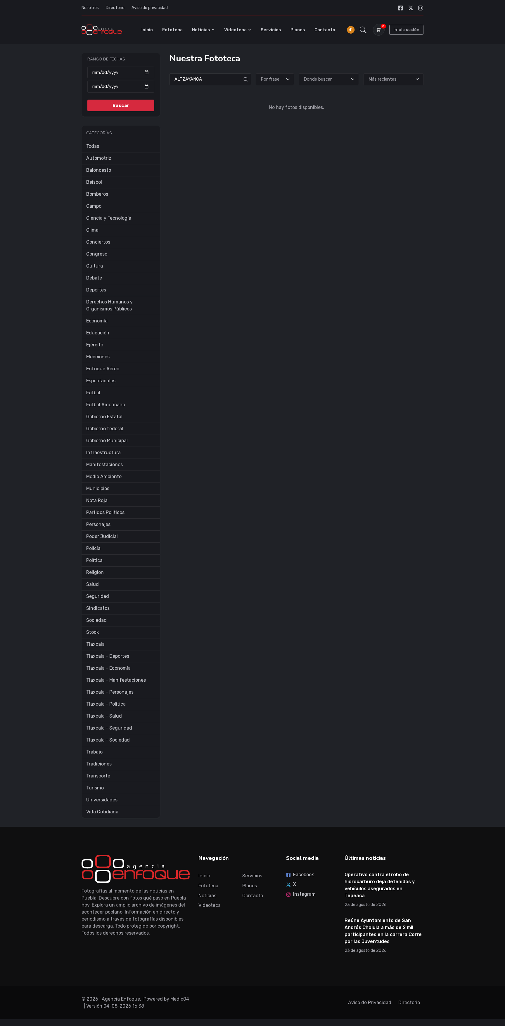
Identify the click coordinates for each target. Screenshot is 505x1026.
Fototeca (172, 29)
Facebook (303, 874)
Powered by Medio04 (166, 999)
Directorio (115, 7)
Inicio (147, 29)
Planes (297, 29)
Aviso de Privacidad (369, 1002)
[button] (363, 29)
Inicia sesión (406, 29)
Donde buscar (318, 79)
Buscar (121, 105)
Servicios (271, 29)
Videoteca (235, 29)
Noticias (201, 29)
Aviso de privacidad (150, 7)
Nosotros (90, 7)
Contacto (324, 29)
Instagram (304, 894)
